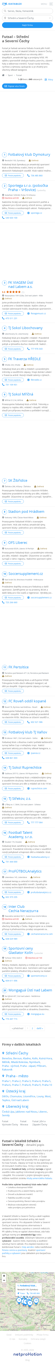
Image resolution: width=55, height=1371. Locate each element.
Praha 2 (16, 1081)
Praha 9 (36, 1084)
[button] (21, 1296)
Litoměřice (29, 1096)
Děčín (5, 1096)
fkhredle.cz (36, 379)
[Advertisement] (27, 120)
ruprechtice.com (39, 788)
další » (40, 1028)
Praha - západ (27, 1066)
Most (48, 1096)
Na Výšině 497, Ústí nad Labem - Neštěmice (22, 996)
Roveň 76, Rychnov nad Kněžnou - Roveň (21, 707)
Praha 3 (26, 1081)
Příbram (41, 1066)
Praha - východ (10, 1066)
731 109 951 (11, 384)
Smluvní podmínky (24, 1334)
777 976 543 (37, 348)
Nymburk (34, 1062)
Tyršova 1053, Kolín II (13, 958)
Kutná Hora (45, 1058)
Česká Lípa (8, 1111)
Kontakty (23, 1339)
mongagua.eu (37, 1014)
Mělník (6, 1062)
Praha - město (17, 1076)
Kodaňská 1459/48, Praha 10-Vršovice (20, 195)
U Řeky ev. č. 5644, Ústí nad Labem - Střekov (23, 804)
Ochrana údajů (38, 1339)
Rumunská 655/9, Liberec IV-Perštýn (19, 548)
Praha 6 (6, 1084)
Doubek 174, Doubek (13, 842)
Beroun (17, 1058)
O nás (12, 1339)
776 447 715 (11, 1018)
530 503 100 (11, 217)
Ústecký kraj (15, 1091)
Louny (40, 1096)
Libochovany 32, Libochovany (16, 334)
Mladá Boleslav (19, 1062)
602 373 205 (11, 897)
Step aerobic (28, 1247)
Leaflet (32, 1272)
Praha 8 (26, 1084)
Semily (6, 1115)
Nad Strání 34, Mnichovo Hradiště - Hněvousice (24, 579)
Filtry (50, 79)
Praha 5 (46, 1081)
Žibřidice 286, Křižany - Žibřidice (18, 486)
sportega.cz (36, 213)
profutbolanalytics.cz (41, 892)
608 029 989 (11, 938)
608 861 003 (11, 758)
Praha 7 (16, 1084)
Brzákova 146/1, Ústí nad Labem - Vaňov (21, 738)
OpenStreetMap (44, 1272)
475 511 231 (11, 318)
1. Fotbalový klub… (27, 1285)
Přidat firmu (43, 1334)
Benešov (7, 1058)
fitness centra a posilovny (14, 1250)
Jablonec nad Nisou (26, 1111)
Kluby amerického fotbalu (39, 1178)
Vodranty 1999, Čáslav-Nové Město (19, 517)
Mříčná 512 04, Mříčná (14, 400)
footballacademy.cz (40, 857)
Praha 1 (6, 1081)
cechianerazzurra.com (42, 934)
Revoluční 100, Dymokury (15, 160)
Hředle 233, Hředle (12, 365)
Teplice (6, 1100)
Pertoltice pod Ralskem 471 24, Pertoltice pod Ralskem (27, 673)
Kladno (27, 1058)
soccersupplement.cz (41, 597)
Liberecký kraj (17, 1106)
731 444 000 (11, 861)
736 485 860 (37, 175)
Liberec (43, 1111)
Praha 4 (36, 1081)
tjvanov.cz (35, 753)
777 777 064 (37, 822)
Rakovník (7, 1069)
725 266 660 (11, 602)
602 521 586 (37, 722)
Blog (27, 1360)
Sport (10, 75)
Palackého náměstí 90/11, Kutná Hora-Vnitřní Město (26, 916)
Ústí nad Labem (20, 1100)
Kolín (35, 1058)
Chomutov (16, 1096)
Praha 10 (47, 1084)
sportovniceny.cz (39, 975)
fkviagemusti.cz (38, 313)
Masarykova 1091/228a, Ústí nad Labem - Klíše (24, 295)
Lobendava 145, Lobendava (16, 877)
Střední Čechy (17, 1053)
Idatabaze (15, 3)
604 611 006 (11, 980)
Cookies (27, 1343)
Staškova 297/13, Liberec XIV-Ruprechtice (21, 773)
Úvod (8, 1334)
